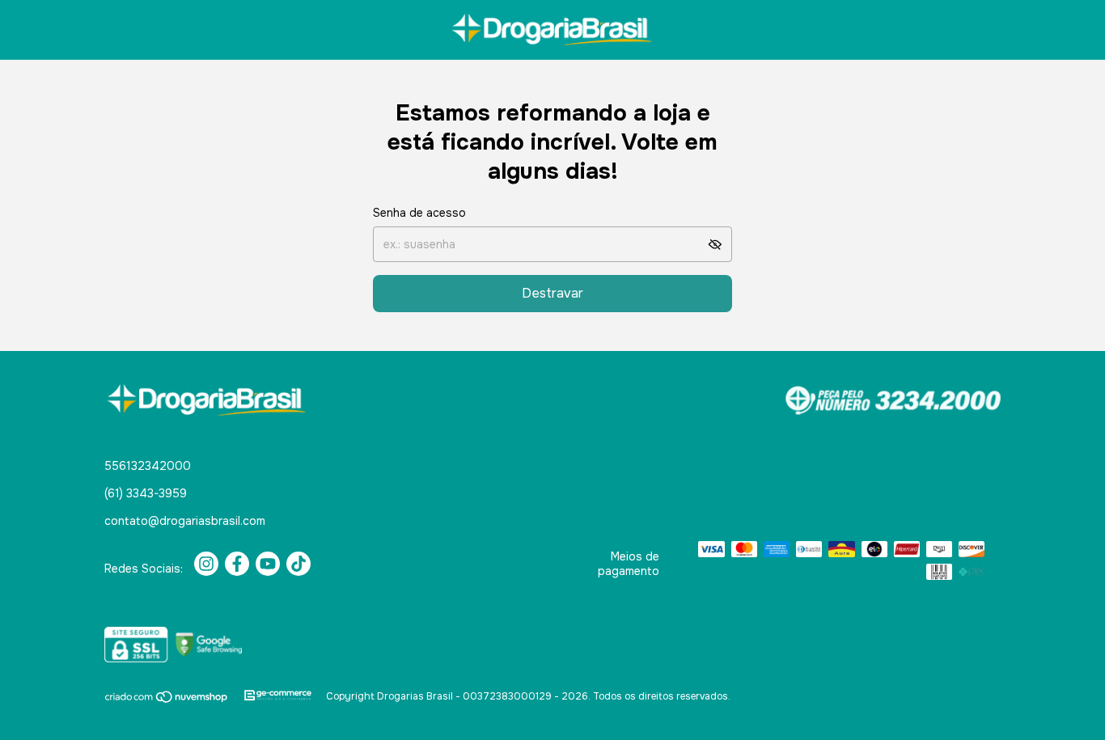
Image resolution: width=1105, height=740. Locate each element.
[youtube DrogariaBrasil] (268, 564)
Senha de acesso (419, 212)
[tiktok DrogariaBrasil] (298, 564)
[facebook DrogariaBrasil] (237, 564)
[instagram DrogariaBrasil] (206, 564)
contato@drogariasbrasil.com (184, 521)
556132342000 (147, 466)
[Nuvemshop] (167, 700)
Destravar (552, 293)
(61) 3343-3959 (145, 493)
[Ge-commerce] (277, 696)
